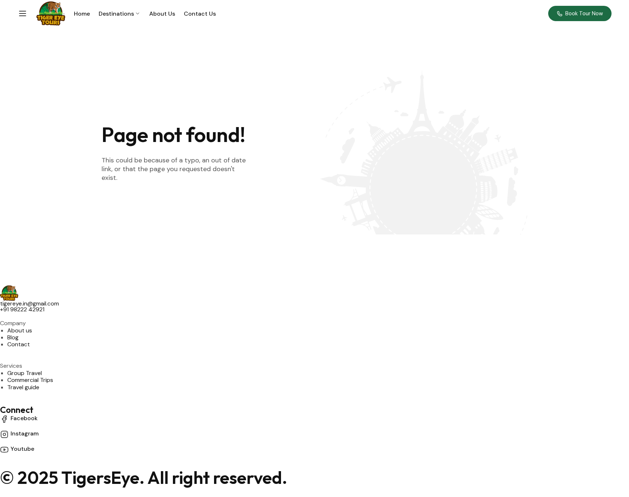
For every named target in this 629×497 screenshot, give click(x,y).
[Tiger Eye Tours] (50, 13)
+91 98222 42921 (22, 309)
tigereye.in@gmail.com (29, 303)
